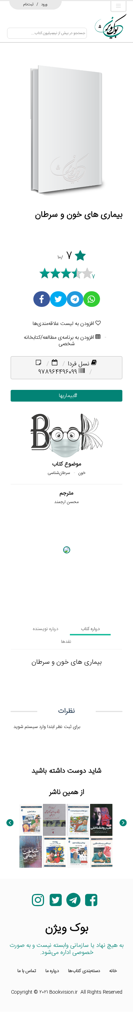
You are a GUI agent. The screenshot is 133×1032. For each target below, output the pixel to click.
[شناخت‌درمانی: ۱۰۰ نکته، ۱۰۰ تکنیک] (31, 852)
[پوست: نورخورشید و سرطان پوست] (54, 852)
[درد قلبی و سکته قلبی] (101, 852)
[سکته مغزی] (31, 820)
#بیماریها (66, 395)
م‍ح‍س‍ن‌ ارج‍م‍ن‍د (66, 502)
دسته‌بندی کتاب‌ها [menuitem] (84, 971)
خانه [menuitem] (113, 971)
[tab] (90, 629)
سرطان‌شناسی (59, 472)
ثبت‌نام (28, 4)
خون (81, 472)
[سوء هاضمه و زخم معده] (78, 820)
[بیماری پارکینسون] (78, 852)
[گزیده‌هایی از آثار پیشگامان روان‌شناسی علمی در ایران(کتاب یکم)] (54, 820)
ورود (44, 4)
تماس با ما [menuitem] (26, 971)
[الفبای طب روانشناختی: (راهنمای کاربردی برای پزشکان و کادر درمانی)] (101, 820)
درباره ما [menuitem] (52, 971)
